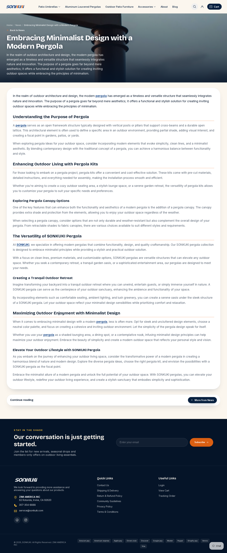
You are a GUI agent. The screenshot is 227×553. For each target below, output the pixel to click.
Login (162, 485)
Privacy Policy (105, 506)
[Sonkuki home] (15, 6)
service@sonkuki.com (31, 510)
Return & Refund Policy (109, 495)
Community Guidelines (109, 501)
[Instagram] (25, 520)
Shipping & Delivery (108, 490)
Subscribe (199, 442)
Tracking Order (167, 495)
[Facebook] (17, 520)
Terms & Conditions (107, 511)
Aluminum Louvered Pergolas (83, 6)
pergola (101, 96)
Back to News (17, 30)
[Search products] (194, 6)
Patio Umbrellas (48, 6)
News (18, 25)
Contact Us (103, 485)
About (164, 6)
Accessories (145, 6)
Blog (175, 6)
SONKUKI (23, 244)
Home (10, 25)
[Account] (202, 6)
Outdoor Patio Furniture (119, 6)
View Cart (164, 490)
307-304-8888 (27, 504)
